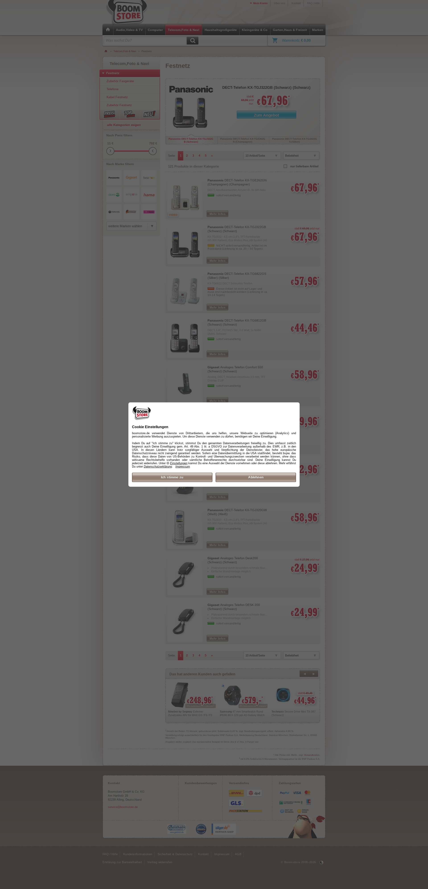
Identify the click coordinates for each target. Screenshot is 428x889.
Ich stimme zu (172, 477)
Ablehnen (255, 477)
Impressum (182, 466)
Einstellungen (178, 463)
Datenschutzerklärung (158, 466)
